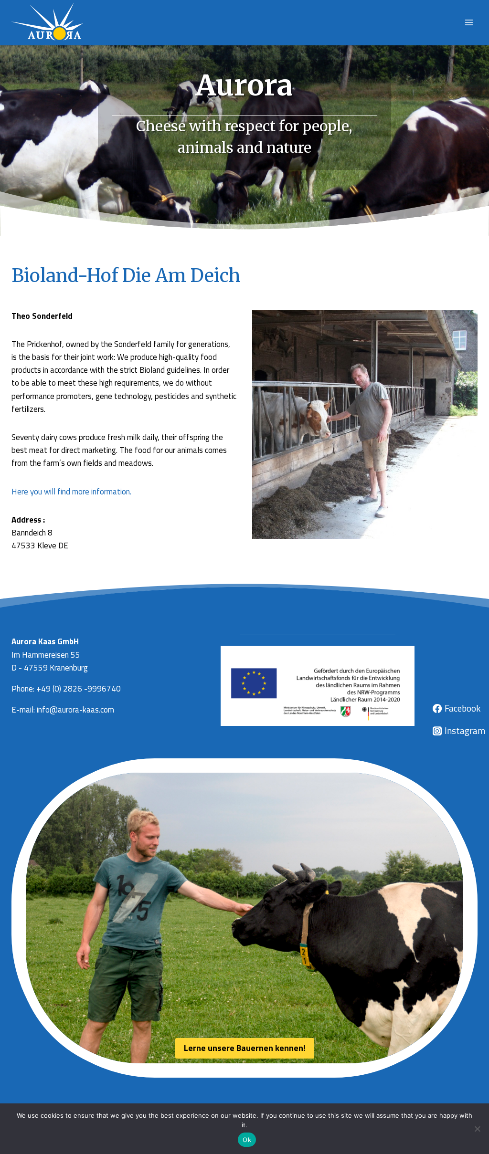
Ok (247, 1140)
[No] (477, 1128)
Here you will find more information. (71, 491)
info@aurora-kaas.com (75, 709)
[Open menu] (469, 22)
